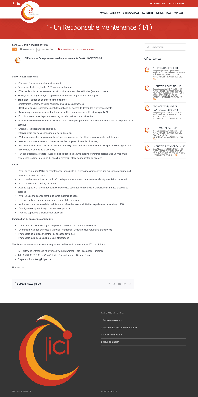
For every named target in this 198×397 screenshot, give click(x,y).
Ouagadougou (28, 49)
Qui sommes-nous (112, 320)
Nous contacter (111, 341)
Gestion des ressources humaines (120, 327)
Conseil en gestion (112, 334)
